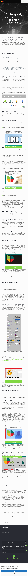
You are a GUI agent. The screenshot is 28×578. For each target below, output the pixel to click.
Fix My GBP (24, 1)
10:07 (2, 206)
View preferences (14, 575)
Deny (14, 573)
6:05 (2, 155)
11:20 (2, 216)
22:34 (2, 351)
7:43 (2, 168)
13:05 (2, 226)
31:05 (2, 447)
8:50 (2, 195)
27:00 (2, 397)
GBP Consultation (10, 558)
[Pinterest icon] (15, 560)
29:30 (2, 421)
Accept (14, 571)
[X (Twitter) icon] (13, 560)
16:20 (2, 249)
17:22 (2, 279)
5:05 (2, 127)
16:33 (24, 249)
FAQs (14, 558)
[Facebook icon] (12, 560)
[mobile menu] (20, 1)
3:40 (2, 92)
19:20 (2, 289)
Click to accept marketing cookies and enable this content (13, 147)
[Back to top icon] (14, 556)
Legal (20, 558)
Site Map (17, 558)
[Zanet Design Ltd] (3, 1)
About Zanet (23, 557)
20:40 (2, 299)
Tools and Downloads (17, 557)
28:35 (2, 407)
